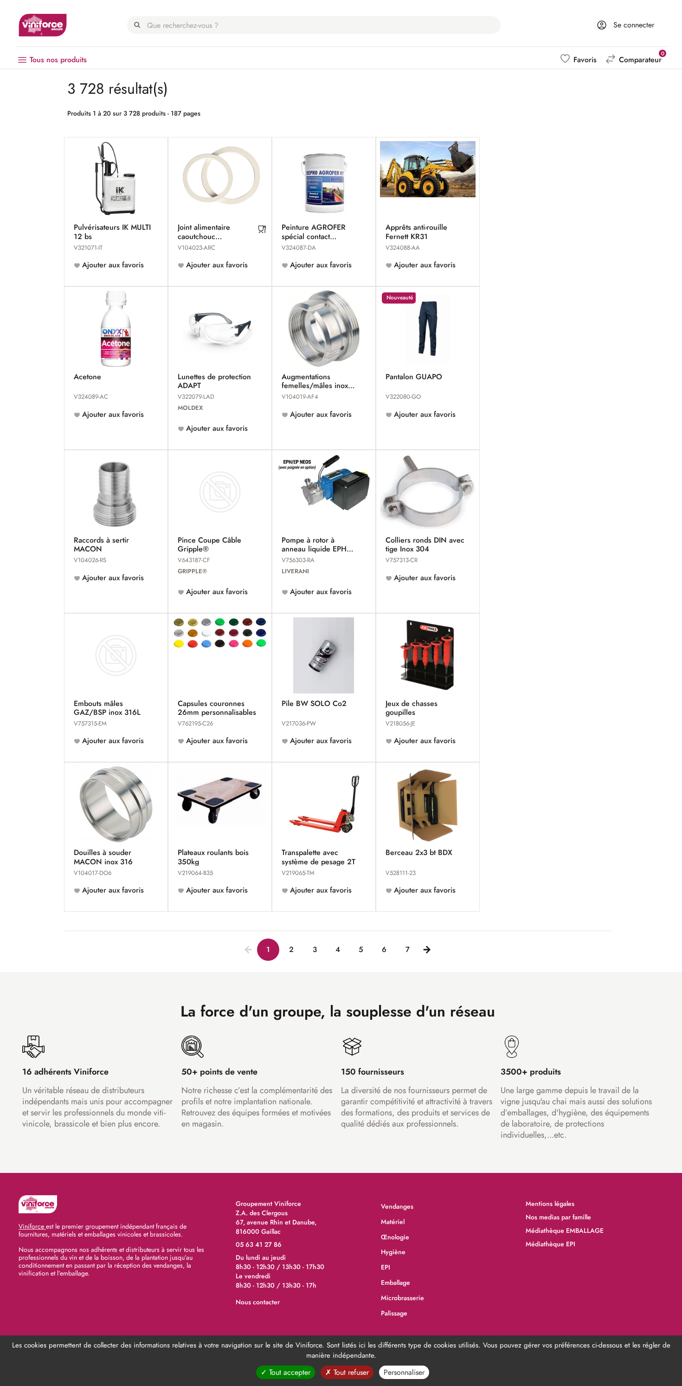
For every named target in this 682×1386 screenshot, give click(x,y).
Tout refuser (350, 1372)
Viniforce (32, 1226)
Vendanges (397, 1206)
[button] (579, 59)
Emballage (395, 1282)
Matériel (393, 1221)
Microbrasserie (402, 1297)
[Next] (424, 948)
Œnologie (395, 1237)
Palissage (394, 1313)
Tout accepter (288, 1372)
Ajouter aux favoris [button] (112, 264)
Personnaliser (404, 1372)
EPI (385, 1267)
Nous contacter (258, 1302)
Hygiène (393, 1251)
